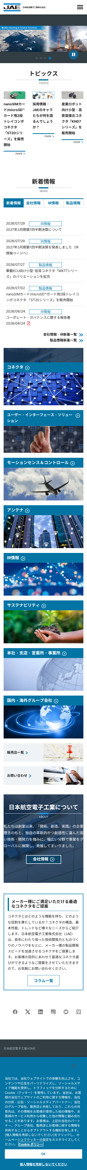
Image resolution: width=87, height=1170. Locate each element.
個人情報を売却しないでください (43, 1164)
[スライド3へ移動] (45, 58)
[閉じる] (73, 1066)
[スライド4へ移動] (50, 58)
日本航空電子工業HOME (20, 1048)
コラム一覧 (43, 980)
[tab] (14, 202)
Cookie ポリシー (31, 1144)
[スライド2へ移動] (41, 58)
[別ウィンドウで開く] (15, 1012)
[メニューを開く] (80, 7)
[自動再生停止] (73, 54)
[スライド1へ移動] (36, 58)
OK (43, 1154)
